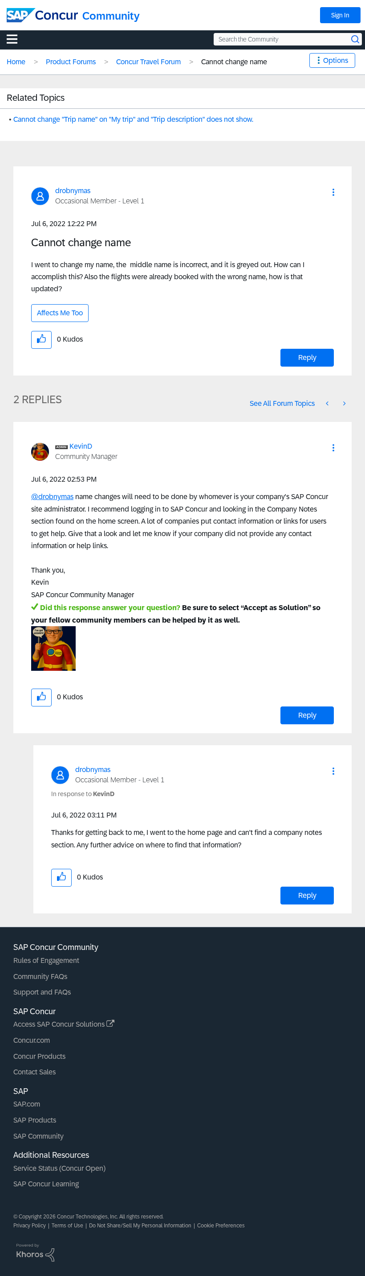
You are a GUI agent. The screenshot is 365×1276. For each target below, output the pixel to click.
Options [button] (335, 60)
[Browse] (16, 39)
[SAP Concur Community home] (42, 15)
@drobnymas (52, 496)
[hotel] (344, 403)
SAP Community (38, 1136)
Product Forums (71, 62)
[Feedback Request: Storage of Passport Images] (328, 403)
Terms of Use (67, 1225)
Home (16, 62)
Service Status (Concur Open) (59, 1168)
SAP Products (34, 1120)
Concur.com (31, 1040)
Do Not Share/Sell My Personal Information (140, 1225)
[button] (333, 192)
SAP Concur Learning (46, 1184)
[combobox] (288, 39)
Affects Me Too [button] (60, 313)
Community (111, 16)
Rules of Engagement (46, 960)
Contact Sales (34, 1072)
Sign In (340, 15)
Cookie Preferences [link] (221, 1225)
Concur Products (39, 1056)
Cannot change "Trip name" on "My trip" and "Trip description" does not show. (133, 119)
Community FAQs (40, 976)
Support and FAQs (42, 992)
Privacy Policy (29, 1225)
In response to (82, 793)
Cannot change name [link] (234, 62)
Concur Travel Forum (148, 62)
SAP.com (26, 1104)
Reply (307, 357)
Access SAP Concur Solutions (59, 1024)
